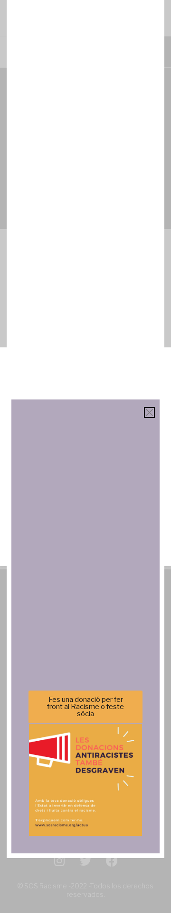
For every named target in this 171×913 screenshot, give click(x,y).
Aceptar (86, 468)
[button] (157, 365)
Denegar (86, 494)
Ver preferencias (85, 520)
